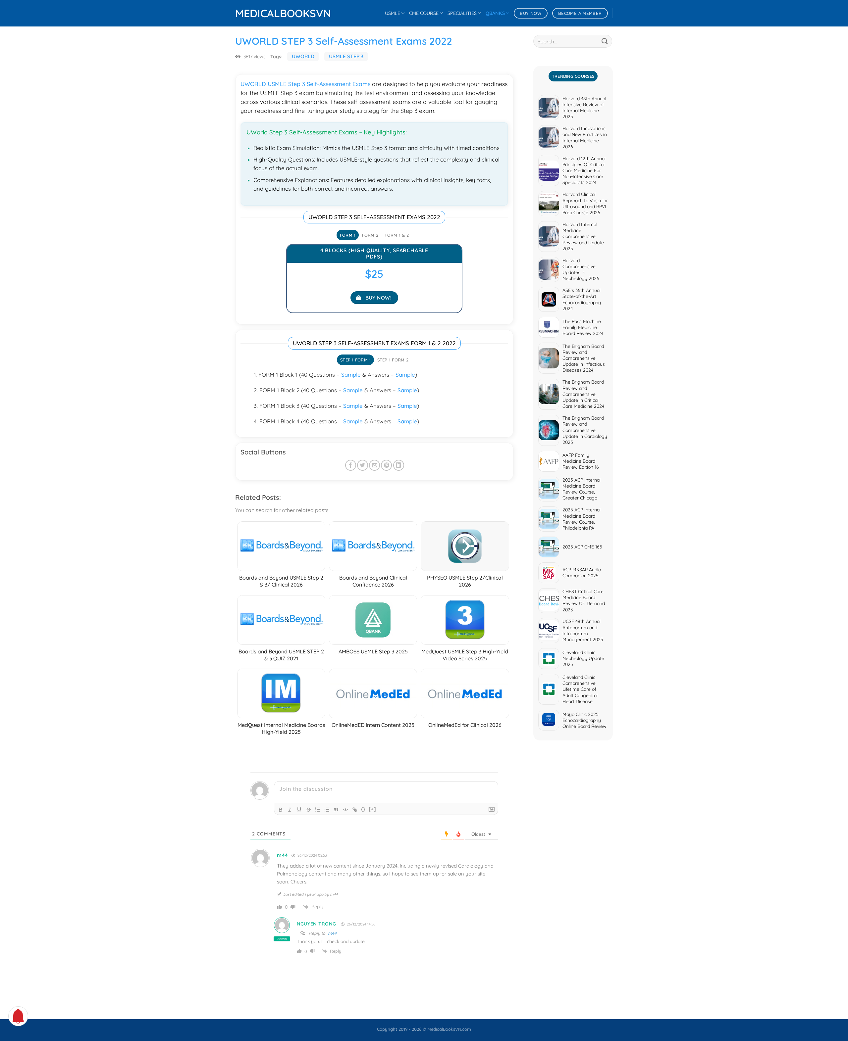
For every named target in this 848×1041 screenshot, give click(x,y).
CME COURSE (424, 13)
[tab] (348, 235)
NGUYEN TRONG (316, 924)
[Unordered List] (327, 810)
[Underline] (299, 810)
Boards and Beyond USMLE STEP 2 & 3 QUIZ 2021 (281, 655)
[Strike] (308, 810)
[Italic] (289, 810)
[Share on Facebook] (350, 465)
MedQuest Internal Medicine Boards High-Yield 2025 (281, 728)
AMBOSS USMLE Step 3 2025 (373, 651)
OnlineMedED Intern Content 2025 (373, 725)
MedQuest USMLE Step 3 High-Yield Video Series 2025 (464, 655)
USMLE (392, 13)
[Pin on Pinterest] (386, 465)
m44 (332, 933)
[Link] (354, 810)
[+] (372, 809)
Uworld (303, 56)
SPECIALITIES (462, 13)
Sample (351, 374)
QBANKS (495, 13)
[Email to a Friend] (374, 465)
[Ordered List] (317, 810)
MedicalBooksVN (268, 13)
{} (363, 809)
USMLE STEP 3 (346, 56)
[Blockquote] (336, 810)
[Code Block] (345, 810)
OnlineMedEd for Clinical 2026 (465, 725)
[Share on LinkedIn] (398, 465)
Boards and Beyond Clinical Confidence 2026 (373, 581)
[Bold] (280, 810)
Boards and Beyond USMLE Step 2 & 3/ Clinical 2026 (281, 581)
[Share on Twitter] (362, 465)
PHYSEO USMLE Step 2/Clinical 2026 (465, 581)
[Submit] (604, 41)
